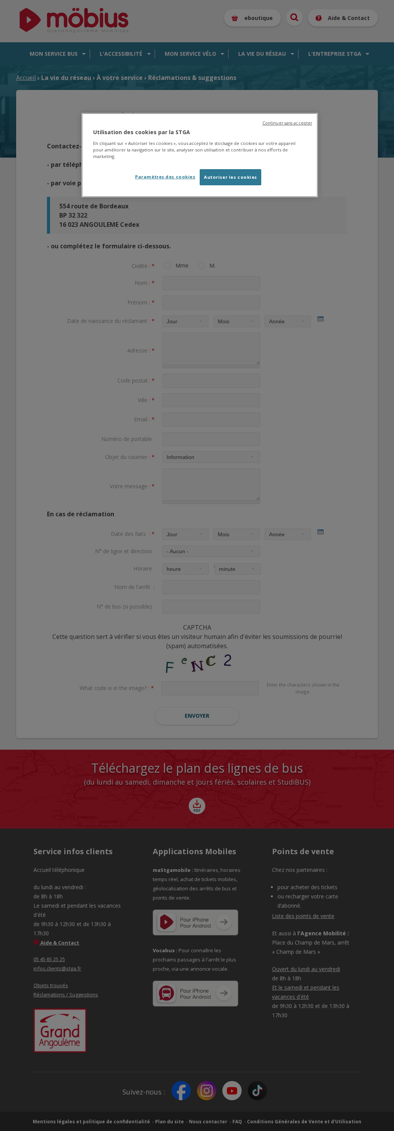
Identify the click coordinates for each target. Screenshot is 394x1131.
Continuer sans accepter (287, 123)
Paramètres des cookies (165, 177)
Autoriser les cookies (230, 177)
